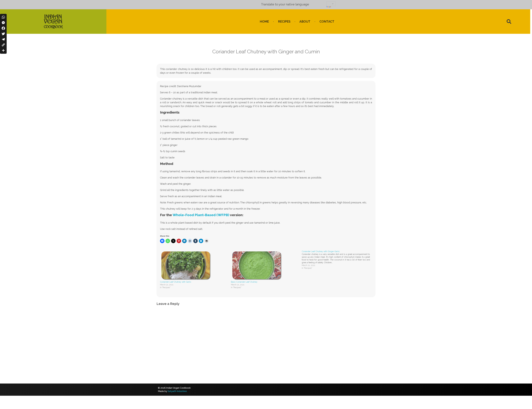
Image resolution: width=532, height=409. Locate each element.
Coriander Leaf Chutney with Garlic (175, 282)
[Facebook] (3, 28)
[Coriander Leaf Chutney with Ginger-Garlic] (337, 259)
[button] (509, 21)
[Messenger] (3, 22)
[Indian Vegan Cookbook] (53, 21)
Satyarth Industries (177, 391)
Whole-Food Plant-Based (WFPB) (201, 215)
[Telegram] (3, 39)
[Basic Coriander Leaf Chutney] (265, 265)
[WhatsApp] (3, 17)
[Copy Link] (3, 45)
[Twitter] (3, 34)
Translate (343, 7)
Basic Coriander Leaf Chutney (244, 282)
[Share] (3, 50)
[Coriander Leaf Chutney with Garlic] (194, 265)
